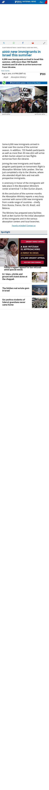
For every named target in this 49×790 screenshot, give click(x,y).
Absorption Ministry (18, 77)
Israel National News (9, 47)
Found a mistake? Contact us (24, 226)
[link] (23, 254)
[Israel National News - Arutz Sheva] (25, 2)
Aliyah (6, 77)
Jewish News (21, 47)
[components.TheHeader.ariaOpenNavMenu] (8, 2)
